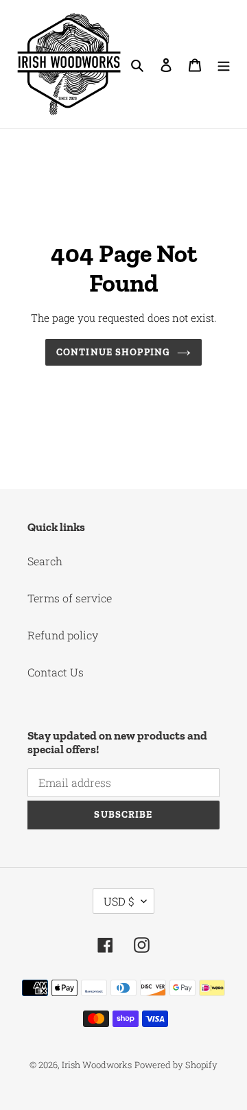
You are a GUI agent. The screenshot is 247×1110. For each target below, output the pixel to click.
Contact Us (55, 672)
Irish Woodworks (97, 1065)
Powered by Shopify (175, 1065)
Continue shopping (113, 352)
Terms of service (69, 598)
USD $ (119, 901)
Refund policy (62, 635)
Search (44, 561)
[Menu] (223, 64)
